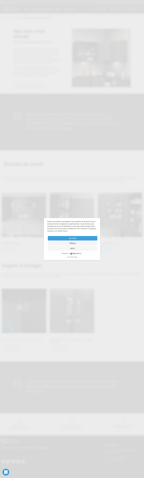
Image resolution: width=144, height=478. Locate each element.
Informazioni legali (72, 257)
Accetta (72, 238)
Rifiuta (73, 243)
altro (72, 248)
